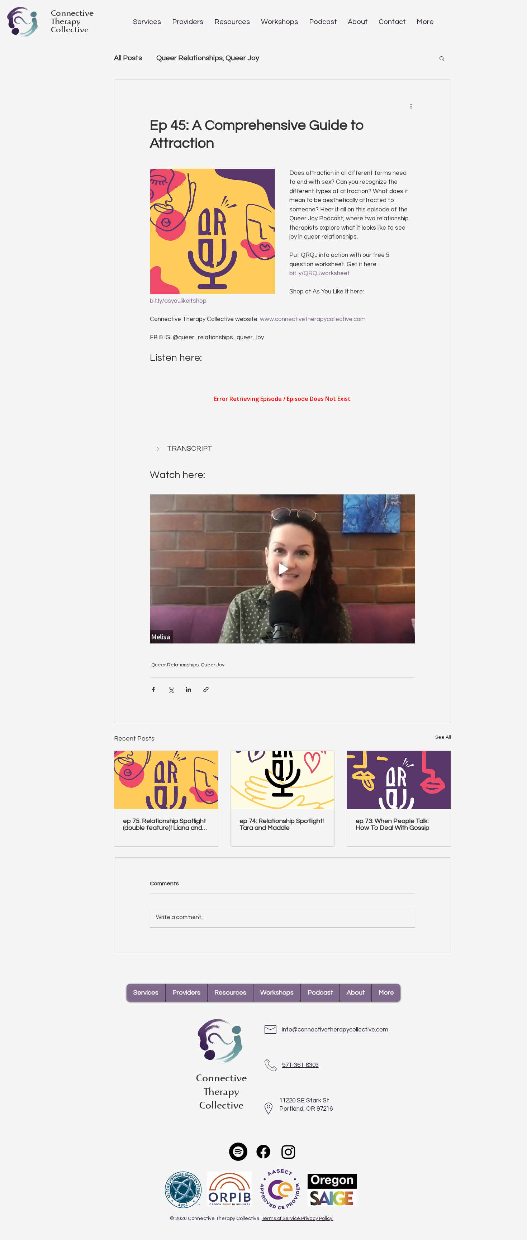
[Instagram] (288, 1152)
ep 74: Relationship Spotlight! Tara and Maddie (281, 824)
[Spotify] (238, 1152)
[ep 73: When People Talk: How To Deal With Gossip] (399, 780)
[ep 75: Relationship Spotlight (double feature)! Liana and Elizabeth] (166, 780)
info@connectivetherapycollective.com (335, 1029)
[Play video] (282, 568)
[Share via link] (206, 689)
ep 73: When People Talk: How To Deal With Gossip (392, 824)
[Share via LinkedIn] (188, 689)
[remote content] (282, 399)
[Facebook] (263, 1152)
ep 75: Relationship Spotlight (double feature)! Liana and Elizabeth (164, 824)
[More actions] (411, 105)
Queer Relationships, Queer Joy (207, 58)
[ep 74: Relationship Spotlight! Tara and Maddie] (282, 780)
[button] (146, 21)
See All (443, 737)
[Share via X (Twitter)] (170, 689)
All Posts (128, 58)
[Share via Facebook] (153, 689)
